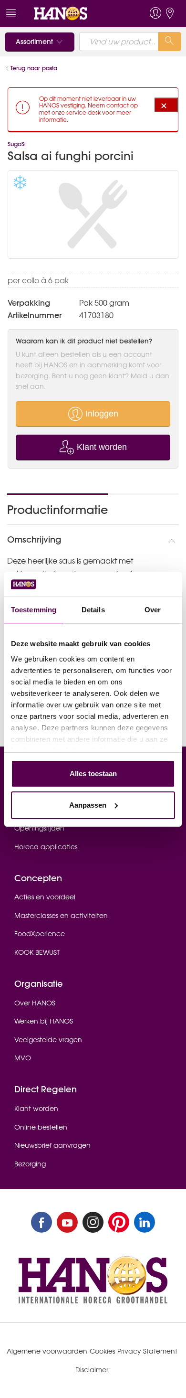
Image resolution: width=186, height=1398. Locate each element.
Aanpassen (87, 805)
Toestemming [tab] (33, 610)
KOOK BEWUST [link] (37, 952)
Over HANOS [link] (34, 1003)
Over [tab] (153, 610)
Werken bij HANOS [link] (43, 1021)
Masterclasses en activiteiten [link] (61, 915)
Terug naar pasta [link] (33, 68)
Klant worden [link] (36, 1108)
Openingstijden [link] (39, 828)
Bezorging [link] (30, 1164)
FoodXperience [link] (39, 934)
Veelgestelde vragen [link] (48, 1040)
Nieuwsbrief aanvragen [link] (52, 1145)
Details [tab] (93, 610)
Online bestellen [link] (40, 1127)
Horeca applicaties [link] (45, 847)
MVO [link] (22, 1058)
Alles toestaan (93, 773)
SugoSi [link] (17, 144)
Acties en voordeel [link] (44, 897)
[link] (75, 13)
